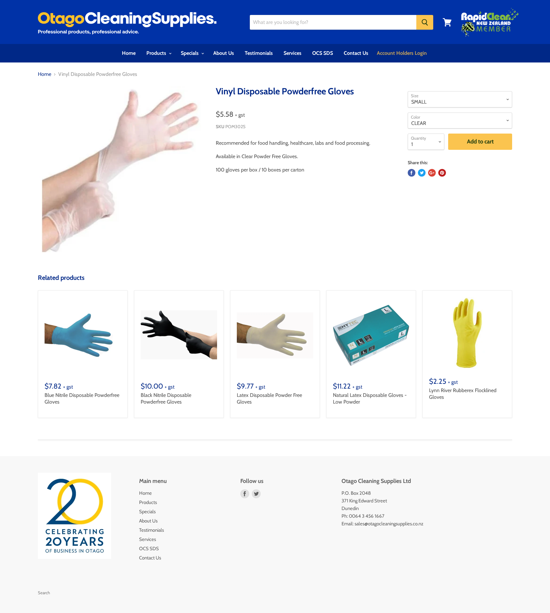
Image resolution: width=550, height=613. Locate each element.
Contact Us (356, 53)
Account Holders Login (402, 53)
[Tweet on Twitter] (422, 173)
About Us (223, 53)
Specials (190, 53)
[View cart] (447, 22)
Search (44, 592)
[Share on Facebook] (411, 173)
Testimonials (259, 53)
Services (292, 53)
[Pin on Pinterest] (442, 173)
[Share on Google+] (432, 173)
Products (156, 53)
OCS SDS (322, 53)
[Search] (424, 22)
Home (129, 53)
